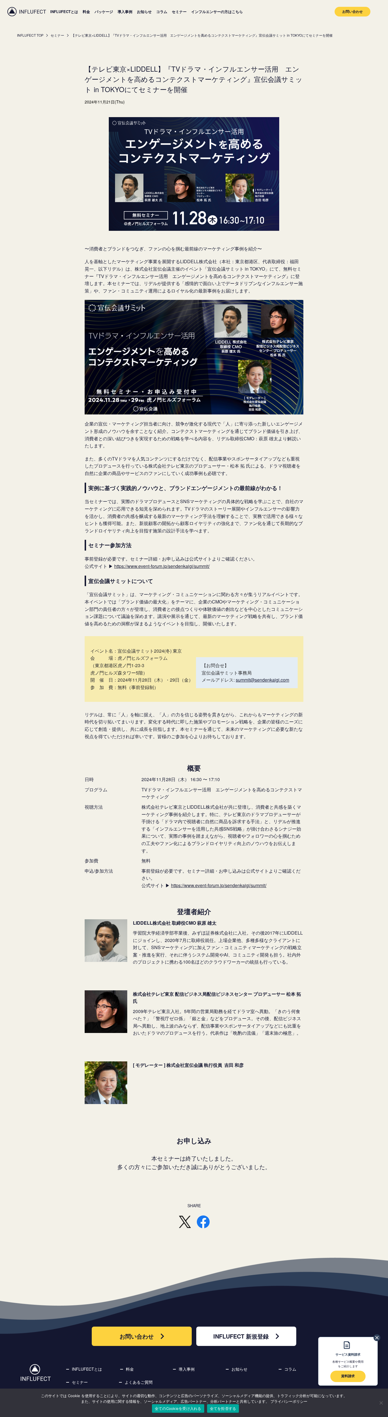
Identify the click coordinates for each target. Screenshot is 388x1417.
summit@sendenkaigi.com (262, 680)
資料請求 (348, 1375)
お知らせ (144, 11)
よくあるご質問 (139, 1382)
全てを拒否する (223, 1408)
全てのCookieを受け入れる (178, 1408)
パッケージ (104, 11)
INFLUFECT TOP (30, 35)
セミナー (179, 11)
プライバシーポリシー (288, 1401)
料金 (86, 11)
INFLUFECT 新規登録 (241, 1336)
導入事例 (125, 11)
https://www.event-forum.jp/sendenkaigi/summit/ (162, 566)
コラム (161, 11)
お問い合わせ (352, 11)
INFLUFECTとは (64, 11)
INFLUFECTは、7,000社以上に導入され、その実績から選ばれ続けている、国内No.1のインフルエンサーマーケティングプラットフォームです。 (26, 11)
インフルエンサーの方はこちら (217, 11)
